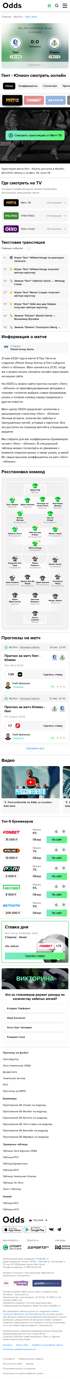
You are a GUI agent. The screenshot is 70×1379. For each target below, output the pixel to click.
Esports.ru (38, 1247)
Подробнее (34, 65)
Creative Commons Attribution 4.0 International (31, 1313)
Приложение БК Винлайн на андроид (25, 1130)
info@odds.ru (42, 1258)
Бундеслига (10, 1072)
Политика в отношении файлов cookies (23, 1373)
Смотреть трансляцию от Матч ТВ (12, 100)
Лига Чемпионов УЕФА (17, 1065)
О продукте (9, 1358)
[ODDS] (12, 5)
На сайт (57, 839)
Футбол (18, 16)
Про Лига (31, 16)
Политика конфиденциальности (19, 1349)
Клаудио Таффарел (18, 1008)
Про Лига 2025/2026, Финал (35, 28)
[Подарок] (49, 5)
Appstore (12, 1229)
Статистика (50, 86)
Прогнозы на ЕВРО (14, 1091)
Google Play (35, 1229)
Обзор (9, 86)
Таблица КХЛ (10, 1203)
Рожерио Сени (16, 1037)
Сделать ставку (35, 956)
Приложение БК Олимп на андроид (24, 1105)
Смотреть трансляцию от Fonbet (34, 100)
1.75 (58, 946)
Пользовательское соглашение (19, 1368)
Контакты (8, 1345)
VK (51, 1229)
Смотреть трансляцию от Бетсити (56, 100)
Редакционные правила (30, 1358)
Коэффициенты (28, 86)
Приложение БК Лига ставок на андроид (27, 1124)
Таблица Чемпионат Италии (19, 1176)
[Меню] (65, 6)
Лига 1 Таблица (12, 1189)
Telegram (59, 1229)
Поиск (57, 5)
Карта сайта (22, 1345)
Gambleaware (46, 1283)
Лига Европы (11, 1059)
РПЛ (5, 1084)
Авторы (30, 1363)
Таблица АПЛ (11, 1170)
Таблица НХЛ (11, 1209)
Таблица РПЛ (11, 1157)
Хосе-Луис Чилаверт (19, 1027)
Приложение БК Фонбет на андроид (25, 1111)
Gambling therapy (21, 1283)
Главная (6, 16)
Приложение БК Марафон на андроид (26, 1136)
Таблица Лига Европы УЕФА (20, 1151)
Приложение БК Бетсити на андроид (25, 1117)
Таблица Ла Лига (13, 1182)
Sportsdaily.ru (12, 1247)
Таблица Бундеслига (15, 1163)
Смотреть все (35, 748)
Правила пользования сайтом (47, 1345)
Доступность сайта (12, 1363)
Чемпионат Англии (14, 1078)
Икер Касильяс (16, 1018)
